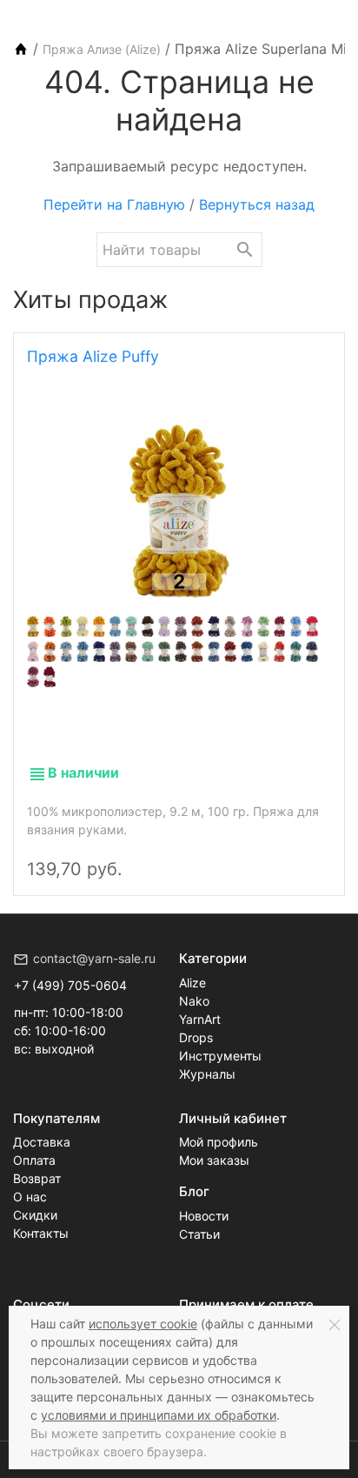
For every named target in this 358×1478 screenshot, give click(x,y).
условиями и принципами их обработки (158, 1415)
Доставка (41, 1141)
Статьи (199, 1234)
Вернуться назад (257, 204)
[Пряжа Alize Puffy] (179, 512)
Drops (196, 1037)
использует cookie (143, 1323)
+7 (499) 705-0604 (70, 985)
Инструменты (220, 1055)
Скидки (35, 1214)
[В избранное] (312, 854)
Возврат (37, 1178)
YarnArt (200, 1019)
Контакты (41, 1233)
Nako (194, 1000)
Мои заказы (214, 1160)
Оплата (34, 1160)
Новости (204, 1215)
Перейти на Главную (114, 204)
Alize (192, 982)
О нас (30, 1196)
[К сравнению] (282, 854)
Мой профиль (218, 1141)
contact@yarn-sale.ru (94, 958)
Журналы (207, 1074)
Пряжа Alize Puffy (93, 356)
